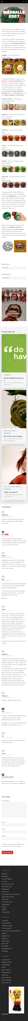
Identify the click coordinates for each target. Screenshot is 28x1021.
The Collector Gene (7, 902)
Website (4, 836)
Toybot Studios (5, 904)
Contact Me (5, 1014)
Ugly (23, 8)
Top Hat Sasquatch (6, 980)
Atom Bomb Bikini (6, 923)
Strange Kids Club (6, 972)
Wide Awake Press (6, 949)
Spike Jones (5, 515)
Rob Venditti (5, 946)
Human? (13, 486)
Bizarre (5, 8)
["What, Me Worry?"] (14, 312)
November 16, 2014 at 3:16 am (7, 755)
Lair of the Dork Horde (8, 884)
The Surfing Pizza (6, 977)
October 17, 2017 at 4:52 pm (7, 778)
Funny (9, 486)
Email (4, 829)
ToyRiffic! (4, 909)
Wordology (5, 951)
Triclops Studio (6, 912)
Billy (3, 579)
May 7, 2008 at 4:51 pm (6, 697)
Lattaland (4, 933)
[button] (26, 1)
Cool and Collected (7, 879)
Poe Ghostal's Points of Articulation (11, 894)
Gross (11, 8)
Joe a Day (4, 881)
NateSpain (4, 938)
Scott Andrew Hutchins (8, 777)
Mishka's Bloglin (6, 965)
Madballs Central (15, 227)
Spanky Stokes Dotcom (8, 897)
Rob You (4, 556)
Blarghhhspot (5, 876)
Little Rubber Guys (6, 886)
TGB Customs (5, 899)
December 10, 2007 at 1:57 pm (7, 580)
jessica (3, 753)
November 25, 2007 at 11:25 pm (7, 516)
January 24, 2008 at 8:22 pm (7, 610)
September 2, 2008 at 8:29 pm (7, 712)
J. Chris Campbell (6, 928)
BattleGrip (4, 874)
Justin (3, 534)
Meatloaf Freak (6, 936)
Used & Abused (7, 433)
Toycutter (4, 907)
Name (4, 822)
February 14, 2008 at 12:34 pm (7, 655)
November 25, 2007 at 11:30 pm (7, 535)
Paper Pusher (5, 943)
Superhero (18, 486)
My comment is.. (6, 801)
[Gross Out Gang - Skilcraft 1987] (14, 296)
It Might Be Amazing (7, 926)
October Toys (5, 892)
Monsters (17, 8)
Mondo (3, 967)
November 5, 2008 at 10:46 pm (7, 737)
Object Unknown (6, 941)
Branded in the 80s (7, 962)
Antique (10, 430)
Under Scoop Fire (6, 983)
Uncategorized (7, 375)
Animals (5, 430)
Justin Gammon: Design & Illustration (11, 931)
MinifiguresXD (5, 889)
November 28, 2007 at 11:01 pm (7, 557)
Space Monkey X (6, 970)
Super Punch (5, 975)
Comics (5, 486)
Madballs (17, 29)
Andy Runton (5, 920)
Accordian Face (6, 960)
